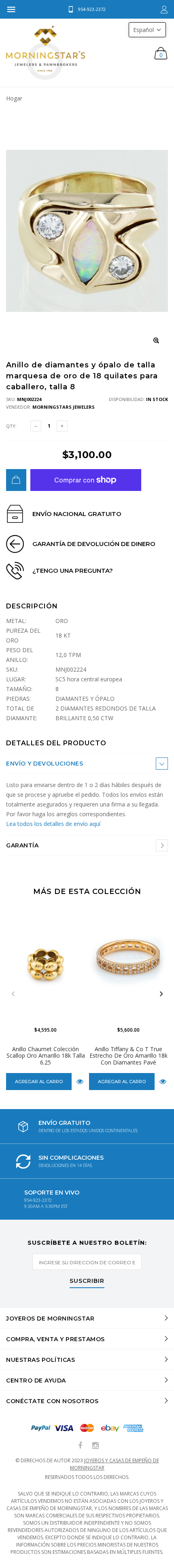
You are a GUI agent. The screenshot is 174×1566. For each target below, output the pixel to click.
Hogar (14, 98)
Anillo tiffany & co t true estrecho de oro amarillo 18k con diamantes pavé (128, 1056)
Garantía (22, 845)
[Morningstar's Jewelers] (45, 53)
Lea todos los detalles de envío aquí (53, 824)
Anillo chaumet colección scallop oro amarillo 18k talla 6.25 (45, 1056)
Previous (13, 994)
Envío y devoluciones (44, 763)
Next (161, 994)
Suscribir (87, 1281)
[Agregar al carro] (16, 480)
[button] (147, 30)
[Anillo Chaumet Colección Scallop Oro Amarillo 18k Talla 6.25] (45, 962)
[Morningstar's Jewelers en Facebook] (80, 1446)
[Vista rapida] (80, 1081)
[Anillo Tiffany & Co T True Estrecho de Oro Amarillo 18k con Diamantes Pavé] (128, 962)
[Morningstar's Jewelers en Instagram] (95, 1446)
